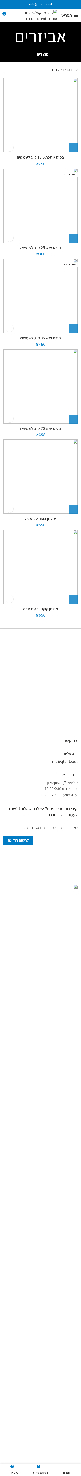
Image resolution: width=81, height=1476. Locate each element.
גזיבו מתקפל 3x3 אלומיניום (36, 1366)
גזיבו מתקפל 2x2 (27, 1359)
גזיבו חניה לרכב (50, 1338)
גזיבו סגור (21, 1373)
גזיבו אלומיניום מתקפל (34, 1331)
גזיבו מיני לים (28, 1352)
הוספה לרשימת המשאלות (10, 147)
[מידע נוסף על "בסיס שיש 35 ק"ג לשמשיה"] (73, 328)
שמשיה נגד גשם (46, 1394)
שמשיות (73, 1262)
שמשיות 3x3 (68, 1400)
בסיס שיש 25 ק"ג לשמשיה (40, 247)
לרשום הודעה (18, 840)
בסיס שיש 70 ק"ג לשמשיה (40, 428)
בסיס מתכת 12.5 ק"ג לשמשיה (40, 157)
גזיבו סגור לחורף (66, 1380)
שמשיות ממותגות (67, 1268)
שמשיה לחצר (68, 1394)
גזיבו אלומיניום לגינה (64, 1331)
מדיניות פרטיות (69, 1302)
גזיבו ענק (70, 1387)
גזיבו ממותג (70, 1242)
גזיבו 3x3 (36, 1324)
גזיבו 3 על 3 (69, 1324)
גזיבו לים (43, 1345)
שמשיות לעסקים (66, 1407)
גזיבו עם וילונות (43, 1380)
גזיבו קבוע (53, 1387)
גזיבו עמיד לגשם (20, 1380)
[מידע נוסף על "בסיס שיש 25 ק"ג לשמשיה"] (73, 238)
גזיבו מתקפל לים (41, 1373)
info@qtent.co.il (40, 4)
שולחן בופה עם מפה (40, 518)
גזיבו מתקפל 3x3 (66, 1366)
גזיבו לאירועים (69, 1255)
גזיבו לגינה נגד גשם (64, 1345)
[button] (73, 147)
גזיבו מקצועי (49, 1359)
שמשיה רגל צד (24, 1394)
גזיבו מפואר (68, 1359)
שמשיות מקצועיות (67, 1275)
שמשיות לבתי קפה (23, 1400)
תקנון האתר (70, 1295)
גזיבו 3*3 (51, 1324)
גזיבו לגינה (71, 1248)
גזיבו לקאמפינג (66, 1352)
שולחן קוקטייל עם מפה (40, 608)
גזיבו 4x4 (20, 1324)
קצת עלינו (71, 1288)
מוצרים (42, 54)
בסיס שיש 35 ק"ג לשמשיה (40, 338)
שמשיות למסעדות (67, 1282)
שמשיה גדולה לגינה (31, 1387)
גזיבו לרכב (46, 1352)
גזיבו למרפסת (25, 1345)
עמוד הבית (70, 69)
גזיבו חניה (69, 1338)
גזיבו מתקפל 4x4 (66, 1373)
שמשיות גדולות (47, 1400)
